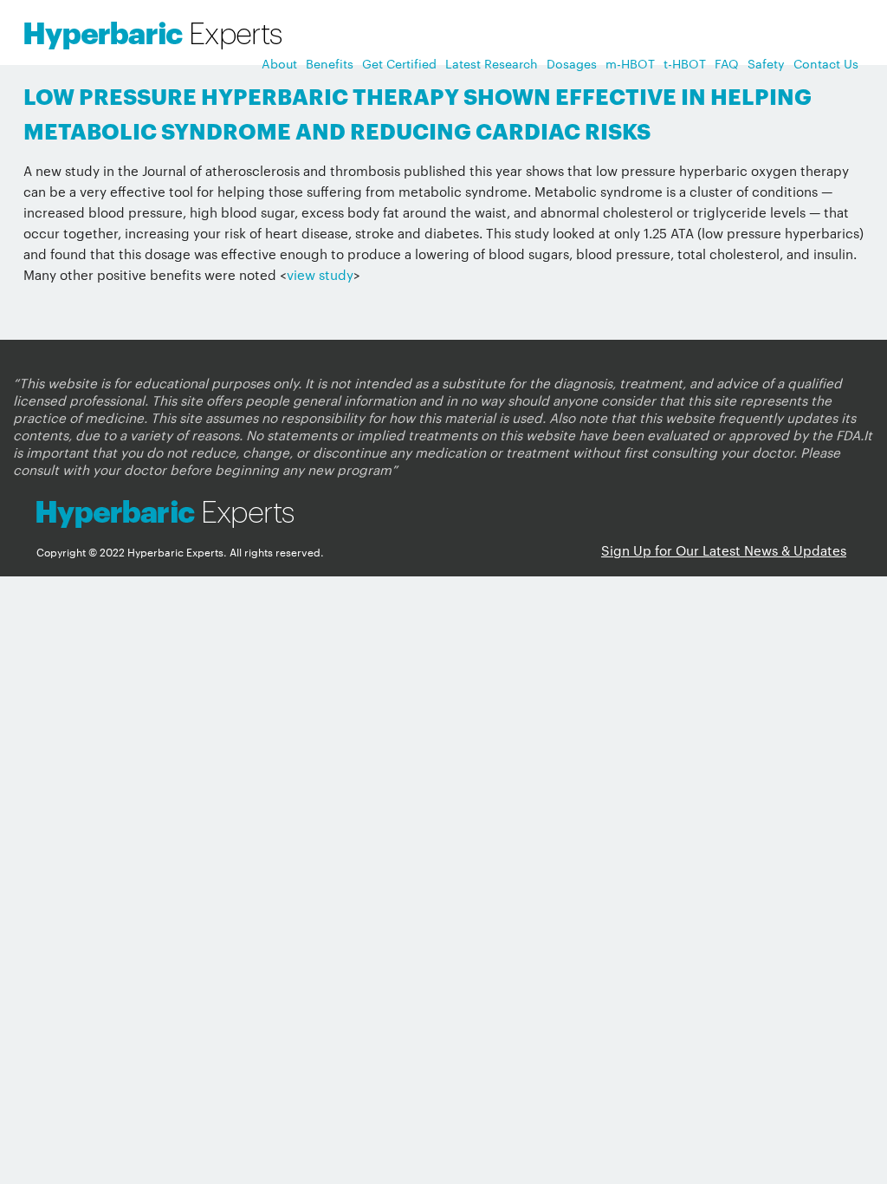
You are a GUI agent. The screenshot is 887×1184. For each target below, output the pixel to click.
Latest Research (491, 63)
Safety (766, 63)
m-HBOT (630, 63)
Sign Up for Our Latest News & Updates (723, 550)
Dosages (572, 63)
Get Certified (399, 63)
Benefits (329, 63)
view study (320, 274)
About (279, 63)
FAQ (727, 63)
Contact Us (825, 63)
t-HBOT (685, 63)
